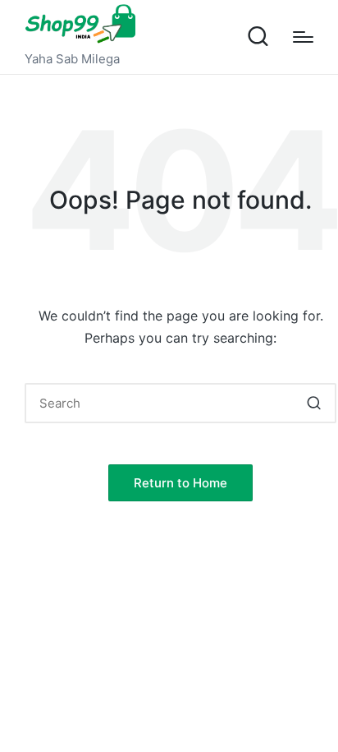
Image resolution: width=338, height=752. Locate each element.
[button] (314, 403)
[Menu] (303, 37)
